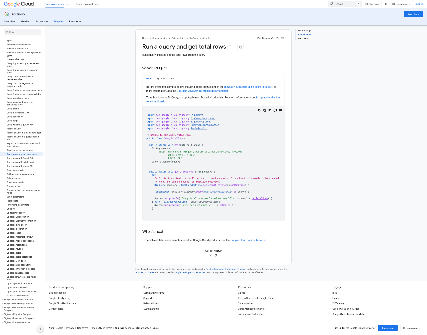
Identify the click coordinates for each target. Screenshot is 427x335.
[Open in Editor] (270, 110)
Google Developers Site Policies (189, 272)
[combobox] (345, 4)
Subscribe (388, 327)
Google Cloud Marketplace (62, 303)
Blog (334, 292)
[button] (22, 300)
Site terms (82, 328)
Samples (58, 21)
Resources (75, 21)
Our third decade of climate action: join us (137, 328)
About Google (56, 328)
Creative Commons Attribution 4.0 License (226, 269)
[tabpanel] (213, 153)
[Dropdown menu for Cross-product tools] (103, 4)
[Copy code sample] (264, 110)
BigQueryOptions (201, 121)
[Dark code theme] (259, 110)
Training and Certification (251, 314)
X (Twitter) (338, 303)
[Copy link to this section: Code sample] (170, 68)
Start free (413, 14)
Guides (25, 21)
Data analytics (178, 38)
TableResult (198, 128)
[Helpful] (277, 38)
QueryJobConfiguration (205, 124)
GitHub (241, 292)
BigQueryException (202, 118)
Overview (9, 21)
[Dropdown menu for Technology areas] (69, 4)
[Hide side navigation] (40, 329)
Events (336, 298)
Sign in (419, 4)
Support (147, 298)
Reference (42, 21)
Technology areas (55, 4)
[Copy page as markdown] (241, 47)
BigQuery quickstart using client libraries (247, 86)
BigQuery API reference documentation (203, 90)
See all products (57, 292)
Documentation (159, 38)
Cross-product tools (87, 4)
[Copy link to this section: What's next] (166, 232)
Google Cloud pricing (59, 298)
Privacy (70, 328)
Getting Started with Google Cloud (256, 298)
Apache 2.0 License (144, 272)
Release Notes (151, 303)
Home (145, 38)
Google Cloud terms (101, 328)
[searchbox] (22, 32)
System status (151, 308)
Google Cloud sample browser (248, 240)
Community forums (153, 292)
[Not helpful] (282, 38)
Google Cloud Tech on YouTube (348, 314)
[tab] (148, 78)
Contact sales (56, 308)
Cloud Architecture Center (251, 308)
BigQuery (18, 14)
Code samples (245, 303)
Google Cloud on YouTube (345, 308)
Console (374, 4)
